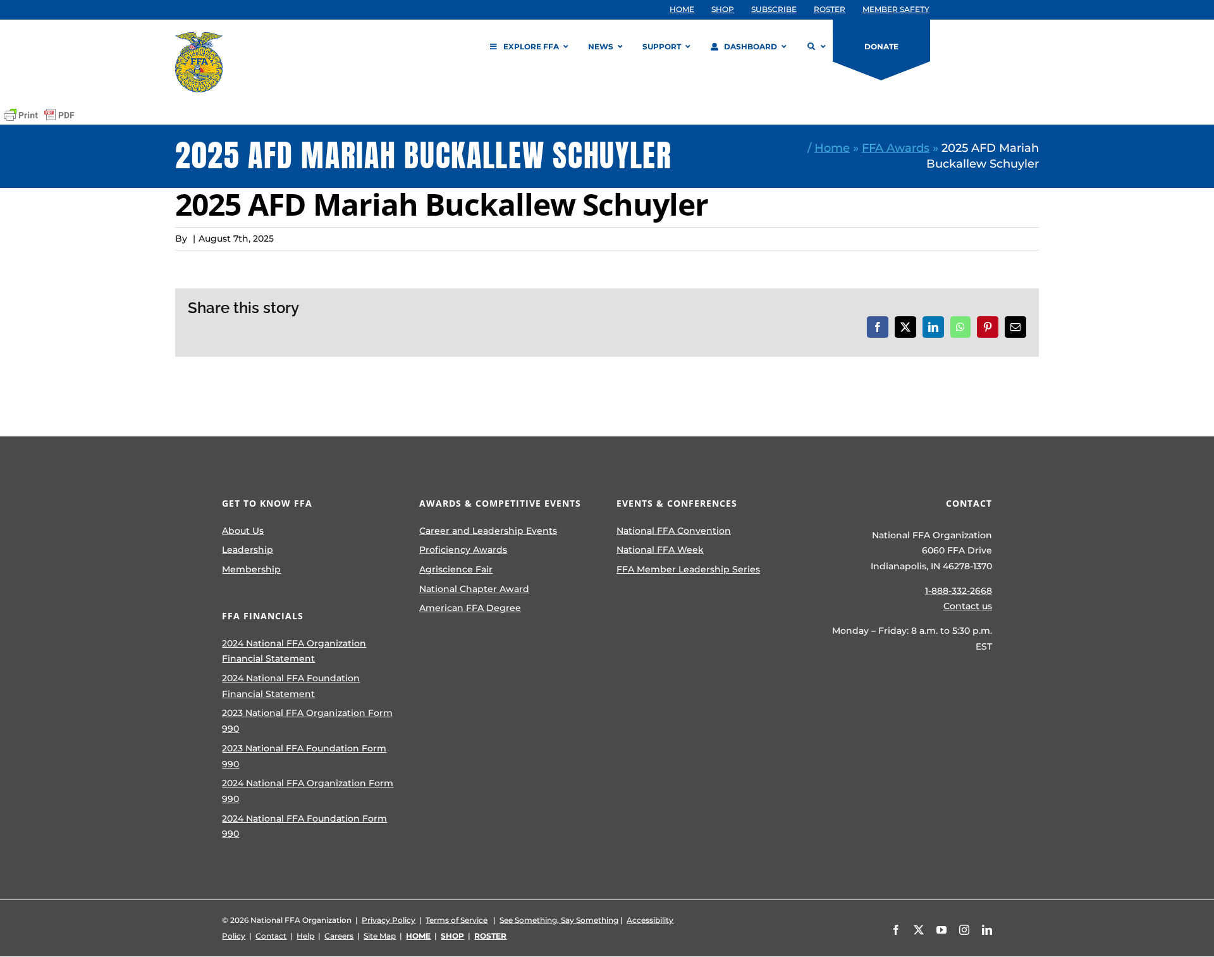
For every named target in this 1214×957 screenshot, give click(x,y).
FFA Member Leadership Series (688, 569)
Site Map (380, 936)
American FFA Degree (470, 608)
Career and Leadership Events (488, 530)
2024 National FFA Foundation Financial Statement (291, 686)
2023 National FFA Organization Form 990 (307, 720)
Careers (338, 936)
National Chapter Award (474, 589)
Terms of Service (456, 920)
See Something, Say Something (559, 920)
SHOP (452, 936)
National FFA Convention (673, 530)
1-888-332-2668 (958, 590)
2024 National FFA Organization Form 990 (307, 791)
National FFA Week (660, 549)
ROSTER (490, 936)
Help (305, 936)
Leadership (247, 549)
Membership (251, 569)
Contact (270, 936)
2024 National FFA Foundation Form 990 (304, 826)
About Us (243, 530)
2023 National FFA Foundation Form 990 (304, 756)
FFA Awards (895, 147)
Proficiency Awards (463, 549)
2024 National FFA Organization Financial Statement (294, 651)
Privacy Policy (388, 920)
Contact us (967, 606)
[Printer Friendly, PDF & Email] (39, 115)
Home (832, 147)
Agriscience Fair (456, 569)
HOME (418, 936)
